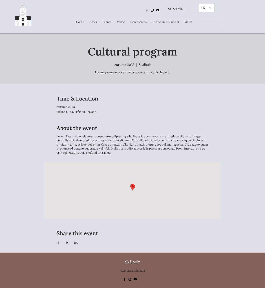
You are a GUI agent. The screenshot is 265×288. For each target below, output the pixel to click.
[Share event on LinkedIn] (76, 243)
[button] (121, 22)
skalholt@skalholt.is (132, 270)
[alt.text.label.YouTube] (158, 10)
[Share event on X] (67, 243)
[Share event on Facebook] (58, 243)
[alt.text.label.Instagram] (152, 10)
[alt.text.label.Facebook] (147, 10)
